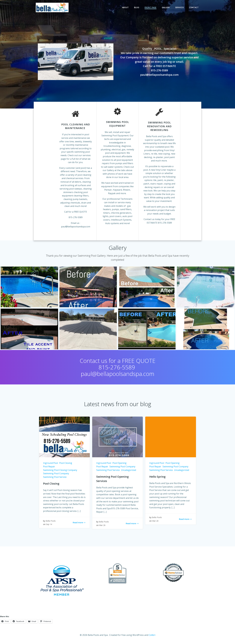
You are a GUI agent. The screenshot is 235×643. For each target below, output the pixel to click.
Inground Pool (50, 462)
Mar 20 (155, 521)
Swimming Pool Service (55, 476)
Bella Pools (51, 521)
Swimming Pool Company (56, 473)
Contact (194, 7)
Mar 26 (102, 525)
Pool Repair (49, 466)
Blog (136, 7)
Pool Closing (65, 462)
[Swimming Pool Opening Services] (117, 436)
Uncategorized (128, 470)
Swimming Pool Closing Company (60, 470)
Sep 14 (49, 524)
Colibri (152, 635)
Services (179, 7)
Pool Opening (119, 462)
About (125, 7)
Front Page (150, 7)
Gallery (166, 7)
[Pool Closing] (64, 436)
